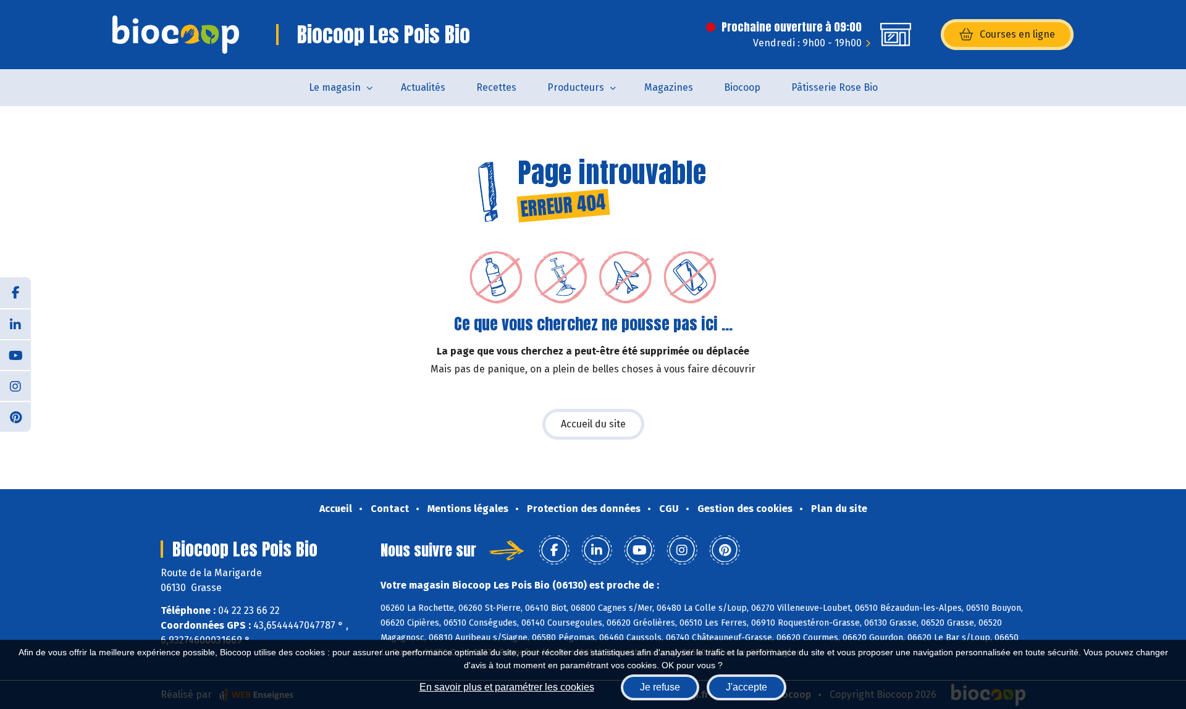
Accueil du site (593, 424)
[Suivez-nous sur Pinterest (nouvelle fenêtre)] (15, 416)
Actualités (423, 87)
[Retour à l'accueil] (175, 34)
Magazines (668, 87)
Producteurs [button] (575, 87)
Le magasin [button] (335, 87)
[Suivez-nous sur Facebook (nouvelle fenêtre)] (15, 292)
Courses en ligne (1017, 34)
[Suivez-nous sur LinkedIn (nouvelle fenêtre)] (15, 323)
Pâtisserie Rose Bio (834, 87)
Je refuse (660, 687)
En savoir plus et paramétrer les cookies (506, 687)
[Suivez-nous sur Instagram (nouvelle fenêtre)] (15, 385)
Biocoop (742, 87)
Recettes (496, 87)
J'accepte (746, 687)
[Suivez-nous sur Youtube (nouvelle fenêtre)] (15, 354)
